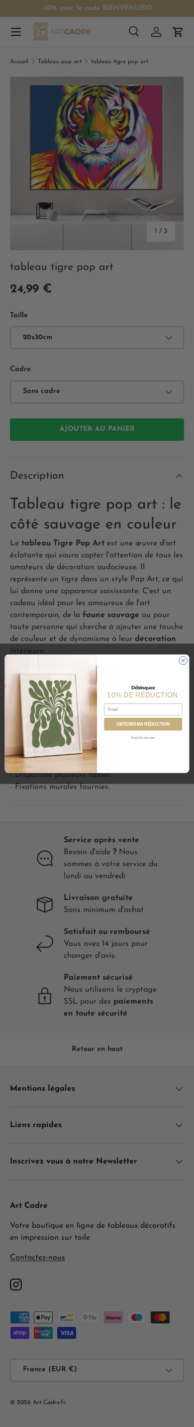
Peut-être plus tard (143, 737)
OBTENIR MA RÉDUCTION (143, 723)
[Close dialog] (183, 660)
